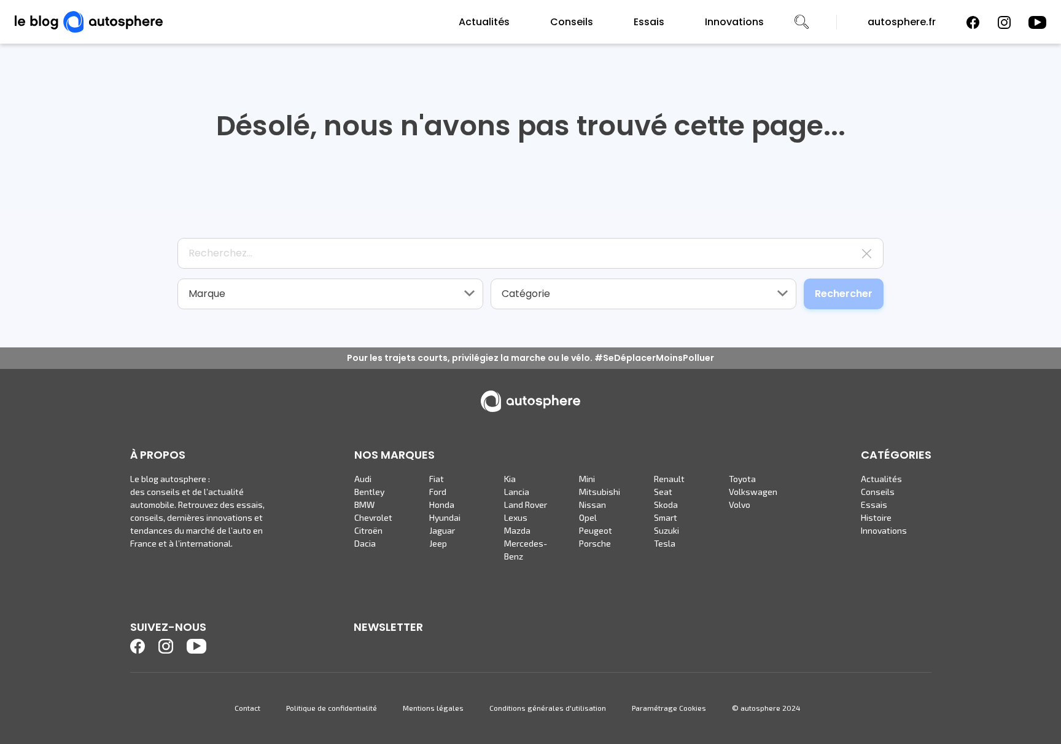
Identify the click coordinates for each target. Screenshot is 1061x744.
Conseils (571, 22)
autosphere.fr (902, 22)
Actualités (484, 22)
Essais (649, 22)
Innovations (734, 22)
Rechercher (844, 294)
